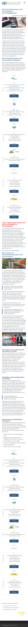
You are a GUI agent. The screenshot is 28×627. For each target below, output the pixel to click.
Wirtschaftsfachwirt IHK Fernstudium (11, 607)
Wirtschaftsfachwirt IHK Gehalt (9, 609)
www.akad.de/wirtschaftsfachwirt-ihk (10, 250)
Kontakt (3, 625)
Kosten (23, 291)
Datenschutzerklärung (13, 625)
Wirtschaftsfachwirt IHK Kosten (10, 605)
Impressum (7, 625)
